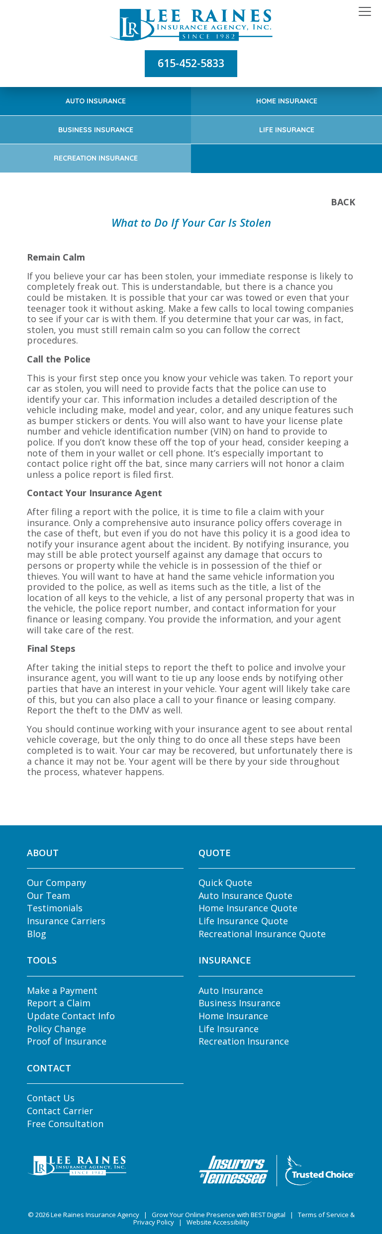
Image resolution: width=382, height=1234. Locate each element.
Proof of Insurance (66, 1041)
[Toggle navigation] (365, 12)
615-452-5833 (191, 63)
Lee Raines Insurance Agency (95, 1214)
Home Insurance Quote (247, 908)
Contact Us (51, 1098)
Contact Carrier (60, 1111)
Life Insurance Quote (243, 921)
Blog (36, 934)
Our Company (56, 882)
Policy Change (56, 1029)
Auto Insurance (96, 100)
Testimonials (55, 908)
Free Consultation (65, 1124)
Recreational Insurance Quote (262, 934)
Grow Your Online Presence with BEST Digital (219, 1214)
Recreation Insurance (96, 158)
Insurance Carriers (66, 921)
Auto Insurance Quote (245, 895)
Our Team (48, 895)
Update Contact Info (71, 1016)
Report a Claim (59, 1003)
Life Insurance (286, 129)
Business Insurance (95, 129)
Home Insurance (286, 100)
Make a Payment (62, 990)
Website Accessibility (218, 1222)
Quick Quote (225, 882)
